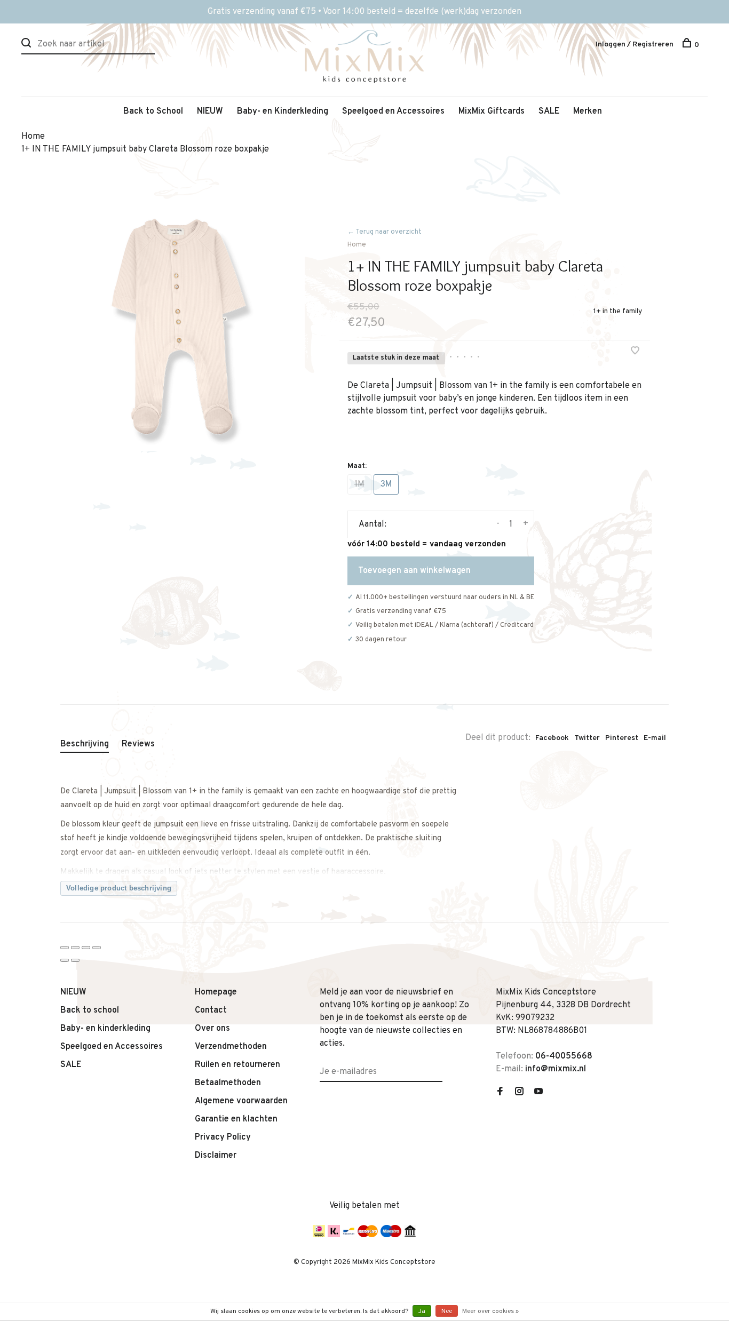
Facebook (552, 738)
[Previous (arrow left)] (64, 960)
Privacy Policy (223, 1137)
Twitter (587, 738)
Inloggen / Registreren (634, 44)
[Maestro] (391, 1235)
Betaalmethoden (228, 1083)
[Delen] (75, 947)
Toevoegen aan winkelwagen (414, 571)
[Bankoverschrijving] (410, 1235)
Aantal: (372, 524)
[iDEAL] (319, 1235)
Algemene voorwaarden (241, 1101)
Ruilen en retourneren (237, 1065)
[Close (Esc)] (64, 947)
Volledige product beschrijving (118, 888)
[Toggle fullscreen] (86, 947)
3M (386, 484)
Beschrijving (84, 744)
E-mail (655, 738)
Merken (587, 111)
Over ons (212, 1028)
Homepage (216, 992)
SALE (548, 111)
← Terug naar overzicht (384, 232)
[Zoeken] (27, 45)
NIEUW (210, 111)
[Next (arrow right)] (75, 960)
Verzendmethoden (231, 1046)
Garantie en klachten (236, 1119)
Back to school (89, 1010)
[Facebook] (500, 1092)
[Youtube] (538, 1092)
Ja (421, 1311)
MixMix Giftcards (491, 111)
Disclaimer (215, 1155)
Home (357, 245)
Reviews (138, 744)
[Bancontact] (349, 1235)
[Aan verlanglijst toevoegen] (635, 352)
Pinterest (621, 738)
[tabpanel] (182, 328)
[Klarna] (334, 1235)
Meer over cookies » (490, 1311)
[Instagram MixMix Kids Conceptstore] (519, 1092)
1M (359, 484)
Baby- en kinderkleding (105, 1028)
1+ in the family (617, 311)
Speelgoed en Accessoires (393, 111)
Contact (211, 1010)
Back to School (153, 111)
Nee (446, 1311)
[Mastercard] (368, 1235)
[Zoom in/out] (96, 947)
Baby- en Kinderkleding (282, 111)
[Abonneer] (438, 1065)
